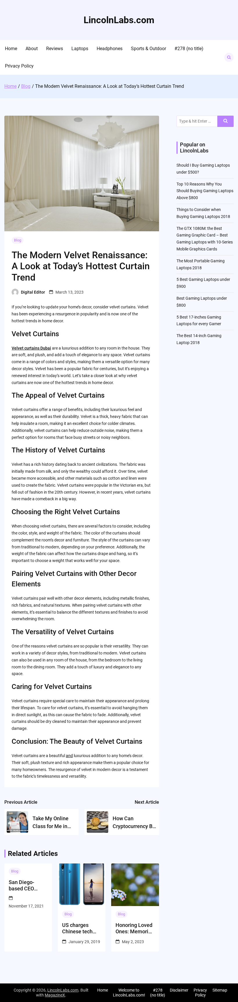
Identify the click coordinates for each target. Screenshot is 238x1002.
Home (11, 48)
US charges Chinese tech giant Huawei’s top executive (79, 928)
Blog (17, 240)
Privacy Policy (19, 66)
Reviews (54, 48)
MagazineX (55, 995)
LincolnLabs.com (119, 20)
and (69, 755)
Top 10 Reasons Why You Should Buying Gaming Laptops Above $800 (204, 191)
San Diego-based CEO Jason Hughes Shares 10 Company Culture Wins (25, 885)
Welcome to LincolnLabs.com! (129, 992)
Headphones (109, 48)
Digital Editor (33, 292)
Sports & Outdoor (148, 48)
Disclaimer (179, 990)
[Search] (225, 121)
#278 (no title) (188, 48)
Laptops (79, 48)
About (32, 48)
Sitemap (219, 990)
